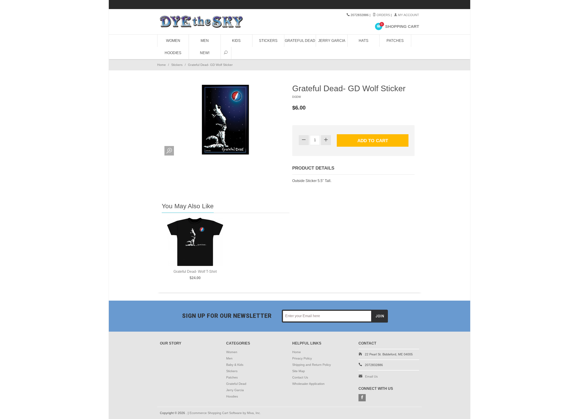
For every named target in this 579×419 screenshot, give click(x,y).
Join (379, 316)
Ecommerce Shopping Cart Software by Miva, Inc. (225, 413)
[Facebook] (362, 397)
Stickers (268, 41)
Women (173, 41)
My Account (408, 15)
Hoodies (173, 53)
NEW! (204, 53)
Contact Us (300, 377)
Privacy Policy (302, 358)
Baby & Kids (234, 364)
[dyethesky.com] (201, 22)
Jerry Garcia (331, 41)
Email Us (371, 376)
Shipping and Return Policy (311, 364)
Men (205, 41)
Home (161, 65)
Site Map (298, 371)
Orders (383, 15)
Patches (395, 41)
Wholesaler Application (308, 383)
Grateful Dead (300, 41)
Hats (363, 41)
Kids (236, 41)
